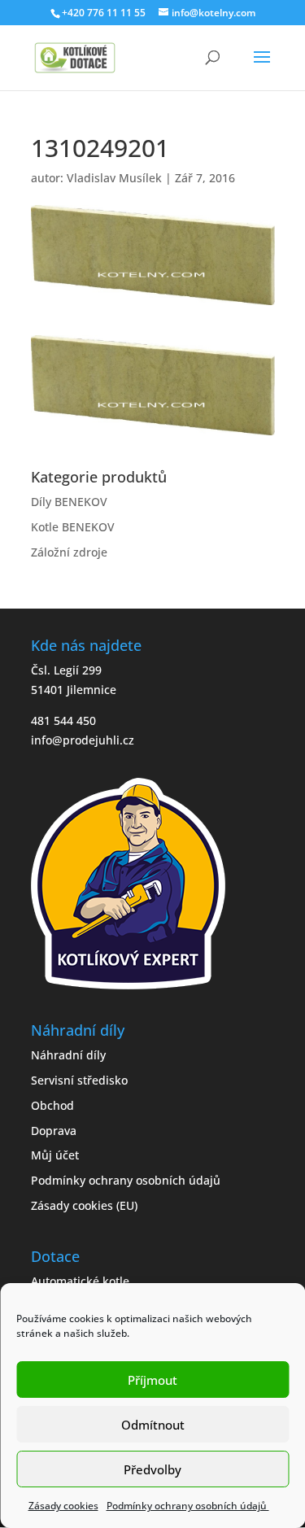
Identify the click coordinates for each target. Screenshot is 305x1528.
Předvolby (152, 1469)
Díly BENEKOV (69, 501)
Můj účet (55, 1155)
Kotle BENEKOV (73, 527)
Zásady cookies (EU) (84, 1205)
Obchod (52, 1105)
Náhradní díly (68, 1055)
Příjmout (152, 1380)
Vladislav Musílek (114, 178)
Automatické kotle (80, 1281)
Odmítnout (153, 1425)
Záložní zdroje (69, 552)
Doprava (53, 1130)
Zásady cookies (63, 1506)
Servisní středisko (79, 1080)
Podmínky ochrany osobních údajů (188, 1506)
